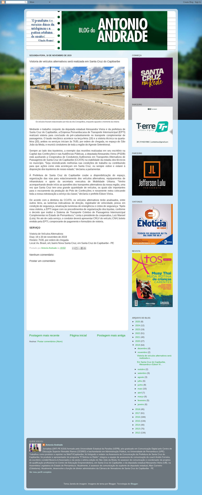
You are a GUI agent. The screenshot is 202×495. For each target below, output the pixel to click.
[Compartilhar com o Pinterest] (84, 248)
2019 (138, 345)
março (141, 396)
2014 (138, 425)
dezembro (143, 348)
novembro (143, 352)
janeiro (141, 404)
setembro (142, 373)
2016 (138, 417)
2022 (138, 333)
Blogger (134, 484)
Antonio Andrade (54, 445)
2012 (138, 433)
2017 (138, 413)
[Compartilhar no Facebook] (81, 248)
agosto (141, 377)
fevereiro (142, 400)
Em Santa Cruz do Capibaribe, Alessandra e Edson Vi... (151, 363)
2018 (138, 409)
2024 (138, 325)
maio (140, 389)
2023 (138, 329)
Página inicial (78, 335)
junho (140, 385)
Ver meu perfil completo (40, 472)
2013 (138, 429)
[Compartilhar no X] (79, 248)
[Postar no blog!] (76, 248)
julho (140, 381)
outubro (142, 369)
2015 (138, 421)
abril (140, 393)
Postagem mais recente (44, 335)
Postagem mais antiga (111, 335)
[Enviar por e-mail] (73, 248)
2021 (138, 337)
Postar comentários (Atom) (50, 341)
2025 (138, 322)
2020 (138, 341)
